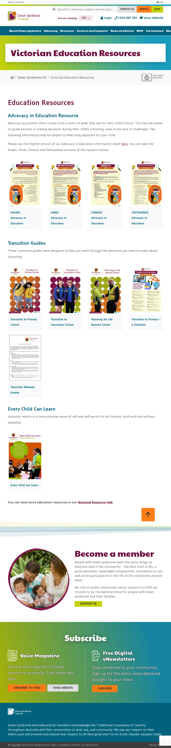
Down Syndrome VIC (32, 77)
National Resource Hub (95, 502)
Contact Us (128, 10)
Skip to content (15, 2)
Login (107, 18)
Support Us (88, 604)
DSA (161, 2)
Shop (158, 10)
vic (84, 18)
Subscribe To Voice (27, 688)
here (124, 144)
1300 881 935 (127, 18)
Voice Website (153, 18)
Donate (145, 10)
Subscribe (105, 688)
